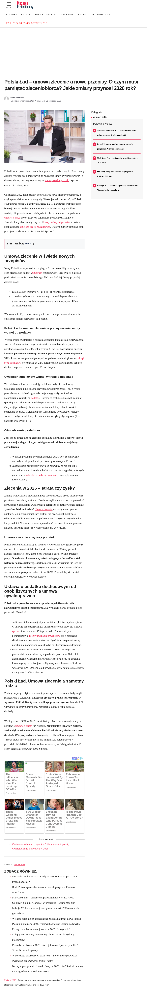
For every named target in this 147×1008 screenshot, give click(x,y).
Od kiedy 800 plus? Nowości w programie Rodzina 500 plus (43, 902)
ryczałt (15, 631)
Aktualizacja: (48, 101)
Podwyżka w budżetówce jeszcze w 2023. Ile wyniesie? (41, 929)
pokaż (28, 243)
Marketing (66, 14)
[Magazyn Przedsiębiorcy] (25, 5)
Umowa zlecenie (43, 509)
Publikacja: (22, 101)
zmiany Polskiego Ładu (57, 180)
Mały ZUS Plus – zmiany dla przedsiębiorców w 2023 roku (43, 897)
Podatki (26, 14)
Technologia (101, 14)
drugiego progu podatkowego (35, 226)
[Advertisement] (73, 55)
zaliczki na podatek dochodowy (42, 475)
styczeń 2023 (19, 865)
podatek (35, 398)
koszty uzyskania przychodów (44, 635)
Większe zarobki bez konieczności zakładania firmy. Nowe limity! (46, 918)
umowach (37, 272)
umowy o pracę (12, 217)
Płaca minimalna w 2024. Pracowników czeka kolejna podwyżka (46, 924)
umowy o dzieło (23, 725)
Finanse (11, 14)
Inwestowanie (45, 14)
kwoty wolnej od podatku (56, 222)
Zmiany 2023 (10, 980)
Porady (83, 14)
